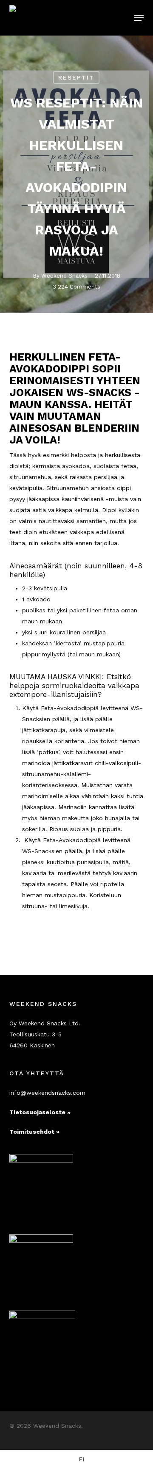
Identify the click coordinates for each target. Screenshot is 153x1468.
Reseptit (76, 77)
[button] (139, 18)
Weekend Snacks (64, 276)
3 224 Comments (76, 287)
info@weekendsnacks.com (47, 1092)
